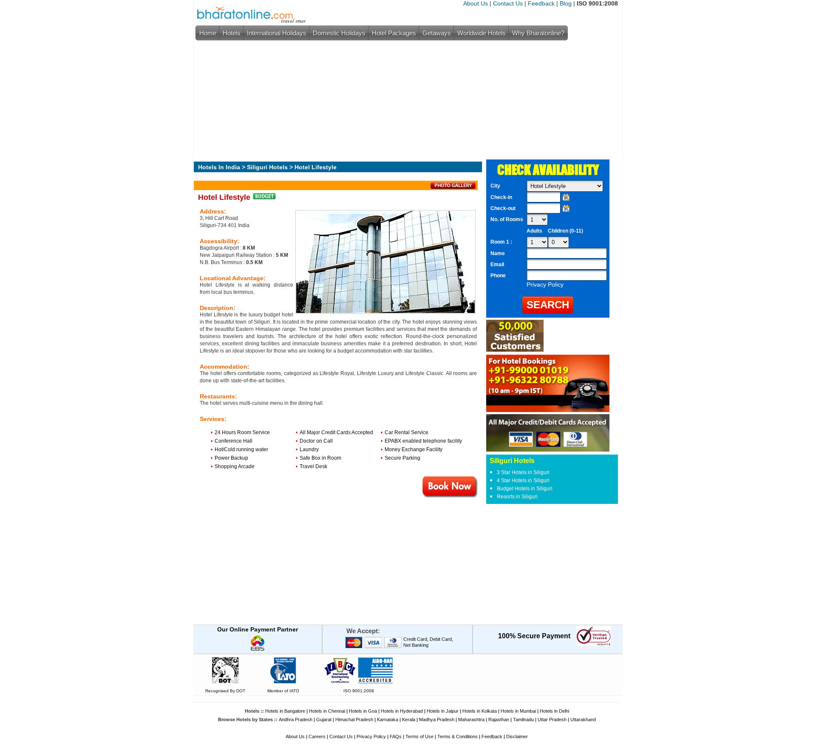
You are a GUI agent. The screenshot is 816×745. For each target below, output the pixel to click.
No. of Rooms (506, 219)
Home (207, 33)
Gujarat (324, 719)
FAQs (396, 736)
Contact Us (508, 3)
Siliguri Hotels (267, 167)
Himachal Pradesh (354, 719)
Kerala (408, 719)
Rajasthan (498, 719)
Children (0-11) (565, 231)
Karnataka (387, 719)
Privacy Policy (371, 736)
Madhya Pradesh (436, 719)
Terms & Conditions (457, 736)
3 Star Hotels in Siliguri (523, 472)
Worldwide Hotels (481, 33)
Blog (566, 3)
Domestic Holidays (339, 33)
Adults (534, 231)
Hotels (232, 33)
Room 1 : (501, 242)
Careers (317, 736)
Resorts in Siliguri (517, 497)
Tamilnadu (523, 719)
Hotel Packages (394, 33)
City (495, 186)
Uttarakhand (583, 719)
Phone (498, 276)
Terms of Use (419, 736)
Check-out (503, 208)
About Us (475, 3)
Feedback (541, 3)
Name (497, 253)
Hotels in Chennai (327, 711)
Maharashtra (471, 719)
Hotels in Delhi (554, 711)
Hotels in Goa (363, 711)
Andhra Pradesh (295, 719)
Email (497, 264)
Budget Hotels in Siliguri (524, 489)
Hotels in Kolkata (479, 711)
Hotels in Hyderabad (402, 711)
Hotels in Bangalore (285, 711)
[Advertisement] (406, 99)
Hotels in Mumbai (518, 711)
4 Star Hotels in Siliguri (523, 480)
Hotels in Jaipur (443, 711)
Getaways (436, 33)
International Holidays (276, 33)
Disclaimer (517, 736)
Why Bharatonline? (538, 33)
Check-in (501, 197)
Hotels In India (219, 167)
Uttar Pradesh (552, 719)
